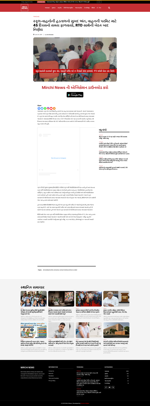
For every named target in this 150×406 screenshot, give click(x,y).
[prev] (98, 2)
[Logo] (24, 8)
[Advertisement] (66, 244)
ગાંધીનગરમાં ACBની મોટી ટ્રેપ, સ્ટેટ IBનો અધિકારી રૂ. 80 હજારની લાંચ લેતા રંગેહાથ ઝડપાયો (61, 343)
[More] (54, 108)
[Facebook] (39, 108)
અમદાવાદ (36, 16)
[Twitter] (42, 108)
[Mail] (109, 387)
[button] (109, 7)
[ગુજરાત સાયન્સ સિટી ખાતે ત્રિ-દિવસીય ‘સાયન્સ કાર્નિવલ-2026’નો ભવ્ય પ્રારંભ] (89, 299)
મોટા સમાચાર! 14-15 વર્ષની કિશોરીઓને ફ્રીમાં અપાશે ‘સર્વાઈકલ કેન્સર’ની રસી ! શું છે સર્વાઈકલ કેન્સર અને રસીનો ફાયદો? (88, 343)
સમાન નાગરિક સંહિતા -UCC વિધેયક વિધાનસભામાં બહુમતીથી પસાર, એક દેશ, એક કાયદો (115, 312)
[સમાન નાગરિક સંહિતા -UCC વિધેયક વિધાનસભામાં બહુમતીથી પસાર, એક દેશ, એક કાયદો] (116, 299)
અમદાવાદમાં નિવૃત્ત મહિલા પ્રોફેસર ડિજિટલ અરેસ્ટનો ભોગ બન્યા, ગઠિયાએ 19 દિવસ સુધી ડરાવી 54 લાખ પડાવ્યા (89, 392)
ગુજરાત (22, 308)
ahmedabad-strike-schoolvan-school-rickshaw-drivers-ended (60, 270)
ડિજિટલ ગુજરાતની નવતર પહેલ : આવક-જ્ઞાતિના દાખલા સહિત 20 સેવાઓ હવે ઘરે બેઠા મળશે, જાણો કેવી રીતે (34, 343)
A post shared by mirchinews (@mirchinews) (59, 183)
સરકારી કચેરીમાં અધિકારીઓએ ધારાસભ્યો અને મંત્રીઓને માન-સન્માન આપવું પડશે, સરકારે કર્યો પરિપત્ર (115, 343)
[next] (100, 2)
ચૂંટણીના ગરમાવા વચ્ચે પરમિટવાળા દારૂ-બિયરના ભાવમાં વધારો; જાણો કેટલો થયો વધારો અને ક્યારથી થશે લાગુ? (60, 312)
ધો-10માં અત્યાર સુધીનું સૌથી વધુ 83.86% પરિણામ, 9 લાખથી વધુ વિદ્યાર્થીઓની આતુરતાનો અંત (33, 312)
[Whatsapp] (45, 108)
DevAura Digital (85, 403)
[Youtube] (51, 108)
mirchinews (50, 34)
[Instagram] (48, 108)
